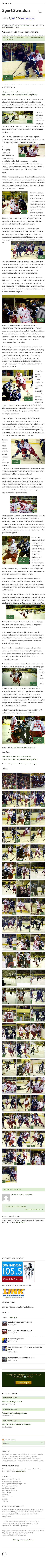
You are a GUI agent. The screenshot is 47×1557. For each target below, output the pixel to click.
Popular (5, 1317)
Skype (9, 1492)
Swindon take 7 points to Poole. (15, 1206)
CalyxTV (12, 1488)
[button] (9, 781)
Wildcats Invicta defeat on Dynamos (16, 1424)
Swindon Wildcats (23, 25)
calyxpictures (6, 1516)
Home (14, 25)
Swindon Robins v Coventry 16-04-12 (21, 1357)
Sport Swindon (16, 10)
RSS (14, 1439)
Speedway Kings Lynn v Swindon (20, 1322)
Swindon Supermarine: (17, 1339)
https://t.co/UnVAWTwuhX (10, 1525)
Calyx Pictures (9, 37)
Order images (23, 1382)
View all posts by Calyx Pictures (22, 1194)
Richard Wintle (13, 1490)
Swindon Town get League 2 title (20, 1330)
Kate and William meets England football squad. (17, 1307)
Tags (15, 1317)
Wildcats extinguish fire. (12, 1401)
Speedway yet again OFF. (34, 1209)
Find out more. (21, 1222)
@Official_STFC (14, 1512)
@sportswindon (13, 1486)
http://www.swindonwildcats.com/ (24, 747)
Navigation (40, 12)
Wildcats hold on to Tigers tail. (14, 1413)
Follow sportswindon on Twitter (23, 1540)
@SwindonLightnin (32, 1523)
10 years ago (25, 1514)
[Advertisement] (16, 1240)
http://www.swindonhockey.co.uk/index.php (23, 764)
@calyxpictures (9, 1509)
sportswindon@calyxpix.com (16, 1484)
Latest (11, 1317)
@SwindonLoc (15, 1514)
